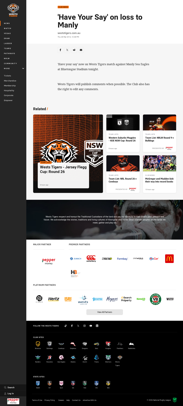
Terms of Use (37, 400)
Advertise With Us (89, 400)
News (7, 23)
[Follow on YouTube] (91, 325)
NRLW (7, 58)
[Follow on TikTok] (65, 325)
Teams (7, 48)
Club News (63, 7)
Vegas (7, 33)
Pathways (9, 53)
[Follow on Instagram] (84, 325)
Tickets (7, 75)
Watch (7, 28)
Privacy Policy (49, 400)
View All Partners (104, 312)
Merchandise (10, 80)
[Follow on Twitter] (78, 325)
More (7, 68)
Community (10, 63)
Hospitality (9, 90)
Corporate (8, 95)
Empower (8, 100)
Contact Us (76, 400)
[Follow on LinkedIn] (97, 325)
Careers (61, 400)
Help (68, 400)
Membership (10, 85)
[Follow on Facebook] (72, 325)
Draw (7, 38)
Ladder (8, 43)
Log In (11, 393)
